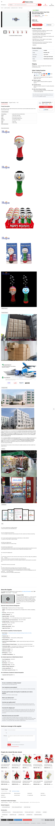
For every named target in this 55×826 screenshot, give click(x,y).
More (2, 816)
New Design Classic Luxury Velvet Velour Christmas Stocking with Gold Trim (16, 765)
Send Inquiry (37, 24)
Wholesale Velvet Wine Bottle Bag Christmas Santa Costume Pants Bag (27, 782)
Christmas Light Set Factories (18, 812)
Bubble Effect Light (13, 814)
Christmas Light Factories (29, 812)
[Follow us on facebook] (45, 819)
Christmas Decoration (12, 632)
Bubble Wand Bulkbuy (38, 814)
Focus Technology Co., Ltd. (20, 823)
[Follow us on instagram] (48, 819)
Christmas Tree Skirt (27, 632)
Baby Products (43, 795)
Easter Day (42, 793)
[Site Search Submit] (40, 5)
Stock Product (3, 797)
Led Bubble (45, 812)
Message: (5, 735)
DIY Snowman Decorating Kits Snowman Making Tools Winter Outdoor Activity (38, 765)
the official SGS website (26, 591)
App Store (4, 819)
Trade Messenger (18, 819)
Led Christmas (38, 812)
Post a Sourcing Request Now (13, 746)
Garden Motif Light (27, 807)
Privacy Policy (44, 823)
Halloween (3, 795)
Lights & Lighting (7, 7)
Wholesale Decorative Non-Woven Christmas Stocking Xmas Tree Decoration (27, 765)
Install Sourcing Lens (27, 819)
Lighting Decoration (14, 7)
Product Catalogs (16, 791)
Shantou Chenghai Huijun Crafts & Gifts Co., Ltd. (38, 15)
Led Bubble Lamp (21, 814)
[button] (1, 1)
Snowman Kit (4, 634)
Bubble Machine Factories (6, 812)
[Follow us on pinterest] (51, 819)
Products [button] (10, 4)
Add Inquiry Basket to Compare (16, 35)
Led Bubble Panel (29, 814)
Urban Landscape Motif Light (17, 807)
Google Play (10, 819)
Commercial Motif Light (6, 807)
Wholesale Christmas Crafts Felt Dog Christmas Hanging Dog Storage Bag (16, 782)
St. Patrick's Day (30, 795)
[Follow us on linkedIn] (53, 819)
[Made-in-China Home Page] (27, 2)
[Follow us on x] (47, 819)
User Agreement (33, 823)
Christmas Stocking (20, 632)
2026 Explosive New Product (6, 793)
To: (6, 732)
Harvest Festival (17, 795)
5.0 (43, 103)
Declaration (38, 823)
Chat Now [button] (49, 24)
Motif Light (20, 7)
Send (9, 744)
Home (2, 7)
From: (6, 730)
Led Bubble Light (5, 814)
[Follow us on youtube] (50, 819)
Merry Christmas (17, 793)
